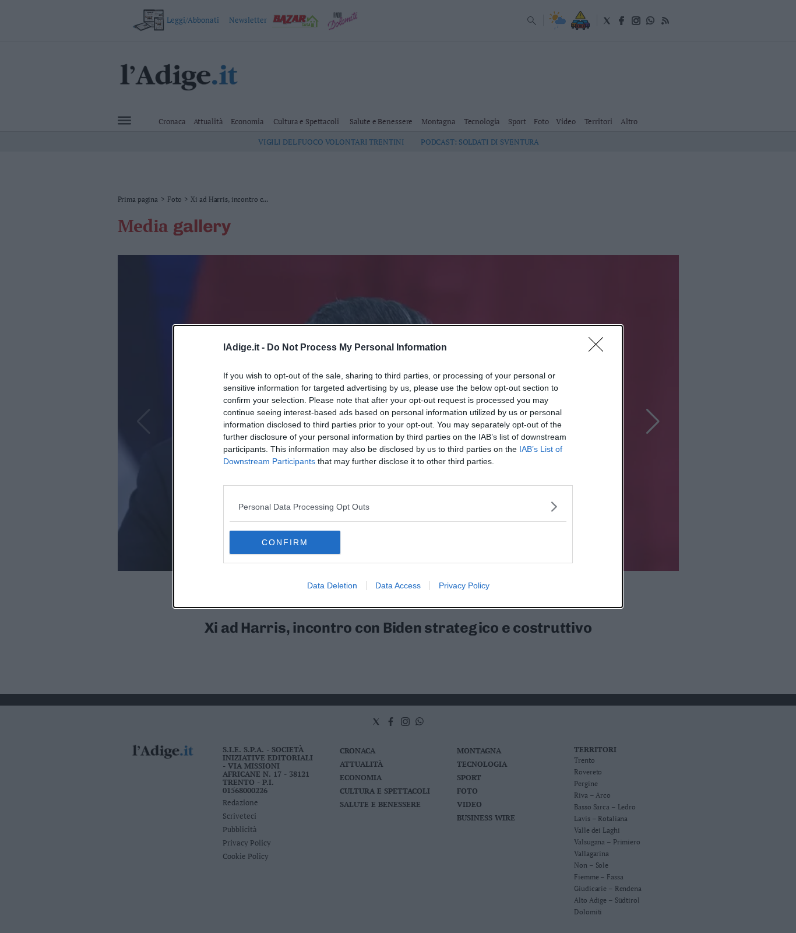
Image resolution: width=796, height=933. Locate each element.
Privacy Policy (464, 585)
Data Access (398, 585)
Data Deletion (332, 585)
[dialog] (398, 466)
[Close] (600, 348)
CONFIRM (285, 542)
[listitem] (398, 506)
